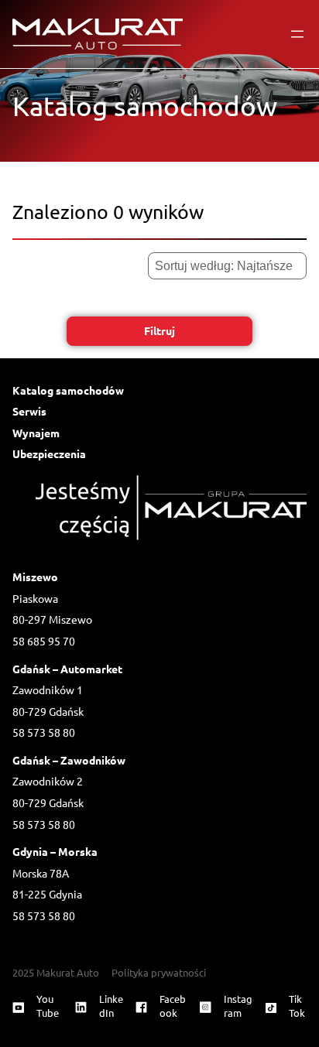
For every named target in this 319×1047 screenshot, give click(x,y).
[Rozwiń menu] (297, 34)
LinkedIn (111, 1005)
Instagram (238, 1005)
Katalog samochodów (68, 390)
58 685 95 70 (43, 641)
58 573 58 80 (43, 732)
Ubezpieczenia (49, 453)
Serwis (29, 411)
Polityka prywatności (158, 972)
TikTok (297, 1005)
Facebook (173, 1005)
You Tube (47, 1005)
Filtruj (159, 330)
